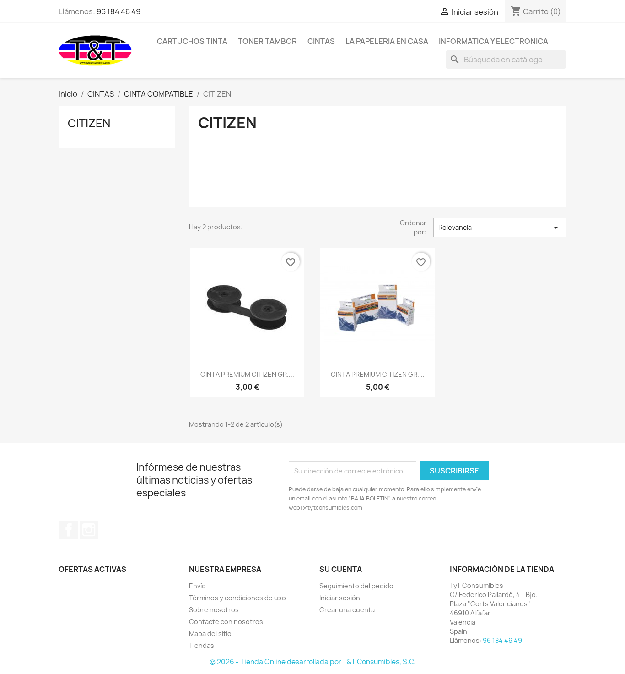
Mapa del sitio (210, 633)
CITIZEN (89, 123)
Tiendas (201, 645)
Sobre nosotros (214, 609)
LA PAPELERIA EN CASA (386, 41)
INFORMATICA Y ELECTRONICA (493, 41)
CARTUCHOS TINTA (192, 41)
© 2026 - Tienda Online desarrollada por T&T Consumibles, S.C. (312, 662)
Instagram (89, 530)
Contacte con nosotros (226, 621)
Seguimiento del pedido (356, 586)
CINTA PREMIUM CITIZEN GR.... (247, 374)
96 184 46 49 (118, 11)
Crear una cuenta (347, 609)
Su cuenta (340, 569)
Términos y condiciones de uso (237, 597)
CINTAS (321, 41)
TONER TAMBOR (267, 41)
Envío (197, 586)
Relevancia (499, 227)
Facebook (68, 530)
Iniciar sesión (339, 597)
